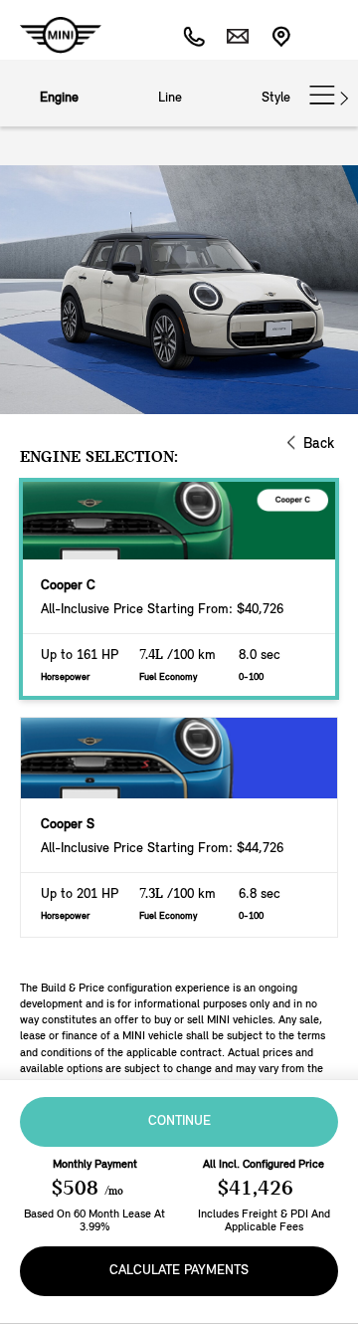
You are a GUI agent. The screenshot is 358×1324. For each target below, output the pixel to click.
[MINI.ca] (50, 35)
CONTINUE (179, 1121)
